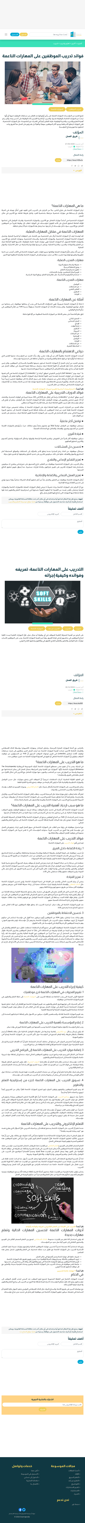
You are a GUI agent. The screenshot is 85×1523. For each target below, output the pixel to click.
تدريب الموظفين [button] (75, 109)
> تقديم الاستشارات (73, 1487)
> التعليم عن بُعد (74, 1481)
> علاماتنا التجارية (32, 1481)
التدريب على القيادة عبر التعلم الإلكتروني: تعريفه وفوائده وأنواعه (50, 1226)
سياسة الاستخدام (14, 1513)
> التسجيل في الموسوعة (30, 1474)
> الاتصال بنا (34, 1484)
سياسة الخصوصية (25, 1513)
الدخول (23, 34)
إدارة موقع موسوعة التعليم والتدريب (21, 502)
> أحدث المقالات (74, 1471)
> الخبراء (77, 1494)
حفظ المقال (77, 149)
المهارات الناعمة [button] (57, 109)
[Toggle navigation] (6, 34)
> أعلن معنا (35, 1471)
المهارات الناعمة (30, 997)
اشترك (42, 1409)
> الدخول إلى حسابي (31, 1477)
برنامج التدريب (63, 1097)
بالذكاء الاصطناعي (40, 1239)
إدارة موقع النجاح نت (27, 1332)
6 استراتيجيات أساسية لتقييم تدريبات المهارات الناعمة (54, 389)
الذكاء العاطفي (74, 884)
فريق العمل (71, 136)
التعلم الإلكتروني (32, 787)
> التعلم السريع (74, 1477)
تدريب (70, 146)
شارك (58, 160)
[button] (42, 170)
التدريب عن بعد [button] (53, 628)
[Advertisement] (42, 14)
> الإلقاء (77, 1474)
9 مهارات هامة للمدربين (66, 1271)
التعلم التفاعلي (53, 1146)
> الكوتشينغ (75, 1484)
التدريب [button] (68, 628)
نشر (80, 532)
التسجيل (15, 34)
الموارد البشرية (33, 1062)
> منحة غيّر (76, 1504)
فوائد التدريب (69, 843)
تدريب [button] (78, 628)
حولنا (33, 1513)
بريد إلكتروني (61, 1031)
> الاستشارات (75, 1490)
